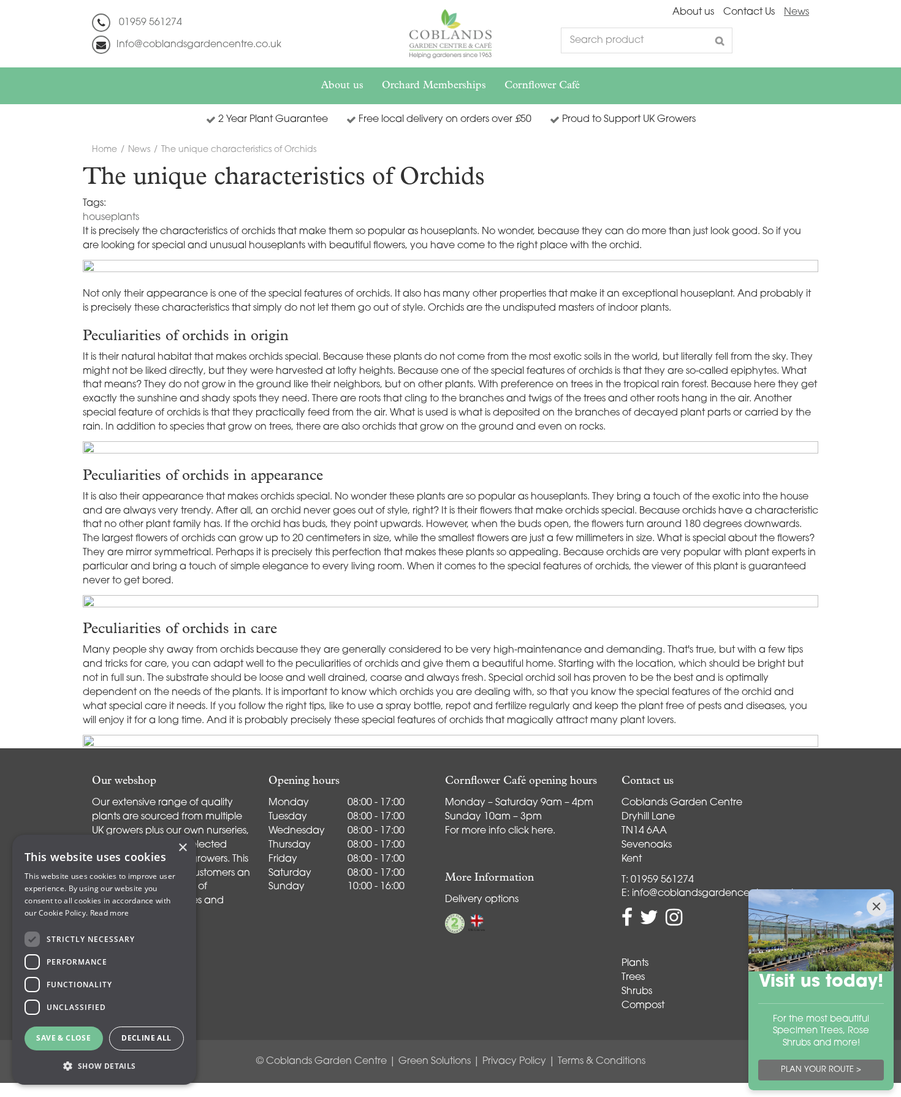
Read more (109, 913)
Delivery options (482, 900)
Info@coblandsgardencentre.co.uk (198, 45)
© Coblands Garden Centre (321, 1061)
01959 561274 (150, 23)
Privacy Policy (514, 1061)
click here (530, 831)
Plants (635, 963)
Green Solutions (434, 1061)
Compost (643, 1006)
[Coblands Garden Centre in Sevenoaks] (450, 33)
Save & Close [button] (63, 1038)
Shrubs (637, 991)
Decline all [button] (146, 1038)
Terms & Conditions (601, 1061)
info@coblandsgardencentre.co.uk (714, 893)
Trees (633, 977)
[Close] (876, 906)
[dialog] (104, 960)
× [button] (182, 847)
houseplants (111, 217)
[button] (104, 1065)
